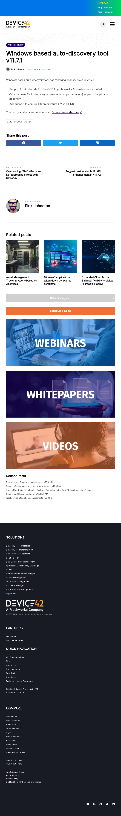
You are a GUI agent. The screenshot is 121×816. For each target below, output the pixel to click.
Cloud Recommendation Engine (20, 573)
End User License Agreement (19, 681)
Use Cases (11, 677)
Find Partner (11, 636)
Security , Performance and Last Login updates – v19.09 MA (33, 486)
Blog (100, 7)
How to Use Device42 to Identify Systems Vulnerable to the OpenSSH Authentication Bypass (49, 490)
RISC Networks (13, 736)
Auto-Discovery (15, 44)
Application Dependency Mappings (22, 566)
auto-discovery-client (19, 121)
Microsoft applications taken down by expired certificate (57, 280)
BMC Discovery (13, 720)
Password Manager (15, 585)
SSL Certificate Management (19, 589)
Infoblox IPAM (12, 728)
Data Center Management (18, 554)
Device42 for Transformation (19, 550)
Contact (108, 12)
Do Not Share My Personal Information (23, 782)
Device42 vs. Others (15, 752)
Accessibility (12, 778)
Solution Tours (13, 558)
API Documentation (15, 657)
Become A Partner (14, 640)
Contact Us (11, 665)
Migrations (11, 593)
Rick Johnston (18, 69)
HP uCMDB (11, 724)
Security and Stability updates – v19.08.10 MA (27, 494)
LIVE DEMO (103, 3)
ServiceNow (11, 744)
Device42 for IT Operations (19, 546)
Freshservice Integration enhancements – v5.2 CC (29, 498)
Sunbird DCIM (12, 748)
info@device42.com (15, 772)
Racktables (11, 740)
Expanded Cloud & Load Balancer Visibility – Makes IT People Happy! (97, 280)
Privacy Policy (12, 775)
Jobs (100, 12)
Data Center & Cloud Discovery (20, 562)
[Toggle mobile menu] (112, 24)
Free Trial (10, 673)
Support (108, 7)
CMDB (9, 569)
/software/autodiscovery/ (67, 112)
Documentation (13, 669)
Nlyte (8, 732)
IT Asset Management (16, 577)
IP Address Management (17, 581)
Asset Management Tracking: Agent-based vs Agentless (21, 280)
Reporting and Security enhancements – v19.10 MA (29, 482)
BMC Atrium (11, 716)
